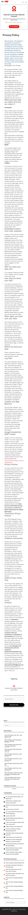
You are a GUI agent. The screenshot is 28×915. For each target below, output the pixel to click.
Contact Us (14, 911)
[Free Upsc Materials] (5, 1)
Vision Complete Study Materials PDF (15, 862)
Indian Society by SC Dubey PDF (14, 837)
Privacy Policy (22, 909)
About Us (14, 909)
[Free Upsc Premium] (14, 17)
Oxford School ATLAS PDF (12, 809)
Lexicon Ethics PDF (10, 815)
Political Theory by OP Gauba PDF (14, 826)
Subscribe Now (14, 705)
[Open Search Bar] (23, 2)
